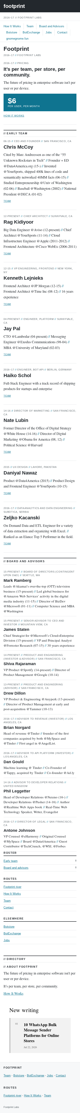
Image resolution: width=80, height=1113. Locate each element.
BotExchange (31, 32)
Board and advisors (16, 867)
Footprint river (12, 887)
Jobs (49, 32)
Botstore (11, 32)
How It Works (12, 26)
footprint (14, 6)
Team (30, 26)
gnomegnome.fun (17, 38)
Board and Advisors (51, 26)
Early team (11, 861)
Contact (62, 32)
